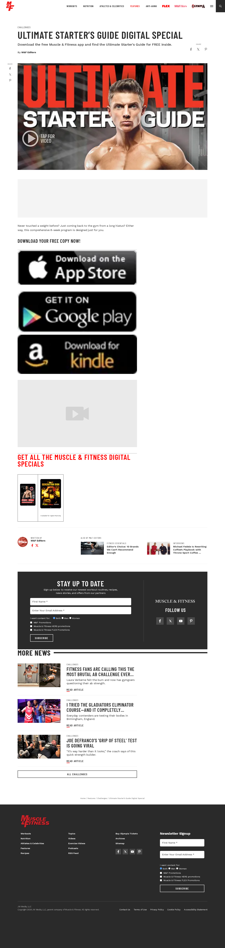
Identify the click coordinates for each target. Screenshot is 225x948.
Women (76, 618)
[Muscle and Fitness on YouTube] (180, 621)
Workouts (72, 6)
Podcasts (73, 848)
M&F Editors (28, 52)
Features (135, 6)
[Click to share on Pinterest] (205, 49)
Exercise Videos (76, 843)
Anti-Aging (151, 6)
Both (58, 618)
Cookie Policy (174, 909)
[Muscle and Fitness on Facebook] (160, 621)
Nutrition (88, 6)
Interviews (178, 543)
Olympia (198, 6)
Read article (75, 689)
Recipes (25, 853)
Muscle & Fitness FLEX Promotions (52, 630)
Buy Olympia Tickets (127, 833)
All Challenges (77, 774)
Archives (120, 838)
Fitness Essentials (116, 543)
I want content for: (40, 618)
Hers (180, 6)
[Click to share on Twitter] (198, 49)
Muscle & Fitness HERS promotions (52, 626)
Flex (166, 6)
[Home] (10, 10)
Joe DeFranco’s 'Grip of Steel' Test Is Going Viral (102, 742)
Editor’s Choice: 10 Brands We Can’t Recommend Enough (123, 549)
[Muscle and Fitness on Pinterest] (191, 621)
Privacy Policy (157, 909)
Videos (71, 838)
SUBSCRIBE (41, 638)
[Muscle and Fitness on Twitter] (170, 621)
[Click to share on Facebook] (191, 49)
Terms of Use (140, 909)
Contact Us (124, 909)
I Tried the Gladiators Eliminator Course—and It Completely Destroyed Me (100, 710)
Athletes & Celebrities (112, 6)
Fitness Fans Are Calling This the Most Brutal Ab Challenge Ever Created (100, 674)
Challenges (24, 27)
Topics (71, 833)
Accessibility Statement (195, 909)
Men (66, 618)
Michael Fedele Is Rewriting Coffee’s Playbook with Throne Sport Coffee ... (189, 549)
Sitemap (120, 843)
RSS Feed (73, 853)
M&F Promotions (42, 622)
